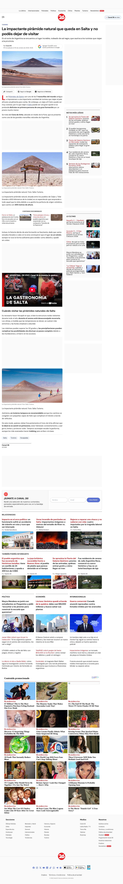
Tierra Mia (83, 829)
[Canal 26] (62, 857)
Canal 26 (9, 46)
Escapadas (24, 438)
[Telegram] (57, 868)
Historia (46, 829)
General (27, 829)
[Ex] (40, 868)
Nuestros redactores (105, 840)
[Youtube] (44, 868)
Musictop (83, 835)
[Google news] (61, 868)
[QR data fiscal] (88, 869)
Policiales (8, 835)
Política (6, 597)
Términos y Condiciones (57, 875)
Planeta (46, 832)
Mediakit (103, 835)
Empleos (101, 843)
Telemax (82, 832)
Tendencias (28, 838)
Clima (7, 826)
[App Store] (68, 868)
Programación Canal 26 (106, 838)
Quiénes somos (103, 824)
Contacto (101, 826)
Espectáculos (10, 829)
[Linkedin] (47, 868)
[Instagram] (37, 868)
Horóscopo (9, 832)
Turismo (5, 24)
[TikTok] (50, 868)
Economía (40, 597)
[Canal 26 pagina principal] (61, 20)
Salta (30, 105)
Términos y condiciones (106, 829)
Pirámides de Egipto (16, 96)
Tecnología (9, 838)
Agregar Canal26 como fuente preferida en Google (51, 46)
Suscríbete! (93, 500)
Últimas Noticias (11, 824)
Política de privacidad (105, 832)
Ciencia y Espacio (49, 824)
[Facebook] (34, 868)
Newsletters (105, 846)
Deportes (28, 826)
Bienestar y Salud (30, 824)
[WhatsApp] (54, 868)
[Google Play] (80, 868)
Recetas (46, 835)
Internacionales (78, 597)
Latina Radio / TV (85, 826)
